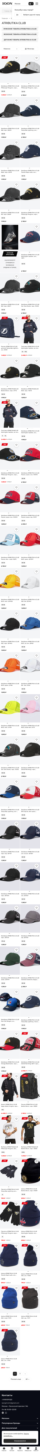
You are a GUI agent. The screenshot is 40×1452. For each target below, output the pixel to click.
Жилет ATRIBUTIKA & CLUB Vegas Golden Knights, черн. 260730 (9, 1105)
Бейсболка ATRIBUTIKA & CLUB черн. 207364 (10, 894)
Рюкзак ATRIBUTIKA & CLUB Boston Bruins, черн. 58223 (29, 1105)
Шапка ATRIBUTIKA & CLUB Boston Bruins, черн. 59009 (29, 1189)
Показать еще (16, 1379)
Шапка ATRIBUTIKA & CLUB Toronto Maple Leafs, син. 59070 (9, 1274)
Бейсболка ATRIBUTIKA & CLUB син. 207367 (30, 894)
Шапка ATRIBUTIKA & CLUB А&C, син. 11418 (9, 1359)
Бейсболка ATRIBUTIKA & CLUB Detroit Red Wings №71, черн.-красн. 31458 (30, 1063)
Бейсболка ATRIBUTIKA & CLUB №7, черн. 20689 (10, 213)
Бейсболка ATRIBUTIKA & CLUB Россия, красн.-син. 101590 (30, 473)
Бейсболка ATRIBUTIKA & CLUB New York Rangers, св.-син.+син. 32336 (10, 1020)
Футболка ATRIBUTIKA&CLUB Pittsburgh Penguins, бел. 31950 (9, 1148)
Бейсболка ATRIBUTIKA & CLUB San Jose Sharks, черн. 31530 (10, 768)
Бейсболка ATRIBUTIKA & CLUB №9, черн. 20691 (10, 305)
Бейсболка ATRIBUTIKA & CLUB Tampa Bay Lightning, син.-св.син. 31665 (10, 810)
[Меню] (36, 3)
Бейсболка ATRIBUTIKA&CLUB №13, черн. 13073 (29, 389)
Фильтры (30, 49)
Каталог (12, 1450)
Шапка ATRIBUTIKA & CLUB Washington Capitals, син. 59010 (29, 1232)
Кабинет (36, 1450)
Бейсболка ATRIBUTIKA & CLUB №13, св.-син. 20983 (30, 642)
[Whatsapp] (6, 1413)
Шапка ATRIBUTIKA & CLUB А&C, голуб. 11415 (9, 1317)
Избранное (28, 1449)
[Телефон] (31, 3)
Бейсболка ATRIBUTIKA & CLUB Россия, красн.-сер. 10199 (30, 516)
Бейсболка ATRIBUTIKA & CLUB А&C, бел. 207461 (30, 600)
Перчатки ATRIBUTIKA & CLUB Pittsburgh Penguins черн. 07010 (10, 1232)
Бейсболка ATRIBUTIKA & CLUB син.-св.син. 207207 (30, 852)
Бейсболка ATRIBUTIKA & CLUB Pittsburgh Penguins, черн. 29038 (30, 213)
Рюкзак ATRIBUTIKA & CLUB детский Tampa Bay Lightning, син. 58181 (10, 348)
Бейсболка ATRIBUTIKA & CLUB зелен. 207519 (10, 978)
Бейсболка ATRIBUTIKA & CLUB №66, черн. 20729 (10, 171)
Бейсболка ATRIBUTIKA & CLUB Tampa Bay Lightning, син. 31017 (30, 129)
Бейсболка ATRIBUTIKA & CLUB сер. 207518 (30, 936)
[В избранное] (16, 58)
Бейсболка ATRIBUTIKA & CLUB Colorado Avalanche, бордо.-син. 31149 (30, 979)
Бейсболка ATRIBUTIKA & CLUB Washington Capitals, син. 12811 (30, 256)
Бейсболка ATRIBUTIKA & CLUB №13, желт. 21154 (10, 726)
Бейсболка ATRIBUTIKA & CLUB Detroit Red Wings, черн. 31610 (30, 768)
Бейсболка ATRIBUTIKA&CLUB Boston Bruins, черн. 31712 (9, 389)
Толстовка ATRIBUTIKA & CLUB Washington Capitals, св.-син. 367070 (30, 347)
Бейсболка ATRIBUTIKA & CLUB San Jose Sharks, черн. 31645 (30, 305)
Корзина (20, 1449)
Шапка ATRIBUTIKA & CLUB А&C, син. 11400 (29, 1274)
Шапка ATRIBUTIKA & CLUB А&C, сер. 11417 (29, 1317)
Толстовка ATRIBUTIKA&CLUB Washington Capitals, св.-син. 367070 (9, 431)
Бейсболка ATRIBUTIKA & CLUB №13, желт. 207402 (10, 600)
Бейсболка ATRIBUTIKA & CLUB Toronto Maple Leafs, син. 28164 (30, 171)
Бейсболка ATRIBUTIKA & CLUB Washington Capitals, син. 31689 (30, 432)
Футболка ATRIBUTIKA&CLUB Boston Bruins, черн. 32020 (29, 1147)
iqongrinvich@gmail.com (10, 1403)
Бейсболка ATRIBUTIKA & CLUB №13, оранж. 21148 (10, 684)
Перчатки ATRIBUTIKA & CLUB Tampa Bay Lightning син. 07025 (10, 1190)
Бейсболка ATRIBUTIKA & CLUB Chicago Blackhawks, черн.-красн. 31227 (10, 1063)
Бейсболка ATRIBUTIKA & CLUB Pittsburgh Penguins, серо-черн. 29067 (30, 87)
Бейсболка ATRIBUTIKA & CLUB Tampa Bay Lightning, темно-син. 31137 (30, 1021)
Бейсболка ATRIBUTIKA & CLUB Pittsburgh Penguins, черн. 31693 (10, 474)
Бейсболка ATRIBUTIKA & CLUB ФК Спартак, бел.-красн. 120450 (30, 810)
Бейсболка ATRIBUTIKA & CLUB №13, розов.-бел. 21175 (30, 726)
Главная (5, 18)
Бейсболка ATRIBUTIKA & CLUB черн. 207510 (10, 936)
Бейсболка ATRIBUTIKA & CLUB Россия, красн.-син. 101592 (10, 516)
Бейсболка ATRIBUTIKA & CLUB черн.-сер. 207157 (10, 852)
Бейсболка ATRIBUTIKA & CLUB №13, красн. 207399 (30, 558)
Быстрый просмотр (11, 79)
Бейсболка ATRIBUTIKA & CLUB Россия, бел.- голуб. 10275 (10, 558)
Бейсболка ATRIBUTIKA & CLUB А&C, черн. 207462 (10, 642)
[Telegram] (3, 1413)
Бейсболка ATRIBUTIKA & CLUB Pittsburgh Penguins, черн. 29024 (10, 87)
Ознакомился (20, 1441)
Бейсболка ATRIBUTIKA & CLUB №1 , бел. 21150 (30, 684)
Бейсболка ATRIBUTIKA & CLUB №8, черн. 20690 (10, 129)
